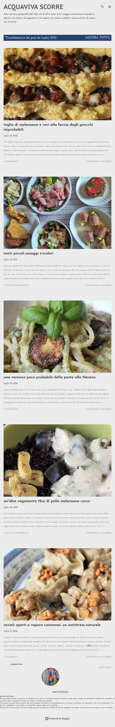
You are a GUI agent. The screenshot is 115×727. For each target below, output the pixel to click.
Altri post (105, 668)
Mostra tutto (98, 37)
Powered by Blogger (59, 718)
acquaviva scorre (33, 7)
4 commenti (11, 657)
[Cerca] (102, 5)
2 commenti (11, 161)
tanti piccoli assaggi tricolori (28, 253)
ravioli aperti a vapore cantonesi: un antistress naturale (52, 625)
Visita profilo (60, 692)
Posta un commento (16, 285)
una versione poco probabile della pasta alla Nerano (50, 377)
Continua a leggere (99, 161)
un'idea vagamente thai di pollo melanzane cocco (47, 501)
